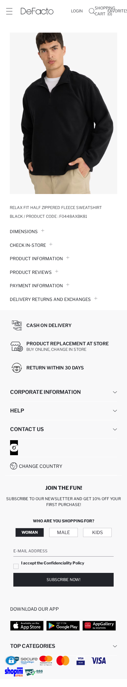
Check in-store (28, 245)
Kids (97, 532)
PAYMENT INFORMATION (36, 285)
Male (63, 532)
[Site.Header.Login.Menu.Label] (9, 11)
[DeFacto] (37, 11)
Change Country (40, 466)
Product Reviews (31, 272)
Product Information (36, 258)
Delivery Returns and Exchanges (50, 299)
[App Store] (27, 626)
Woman (29, 532)
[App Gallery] (99, 626)
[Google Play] (63, 626)
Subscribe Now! (63, 579)
